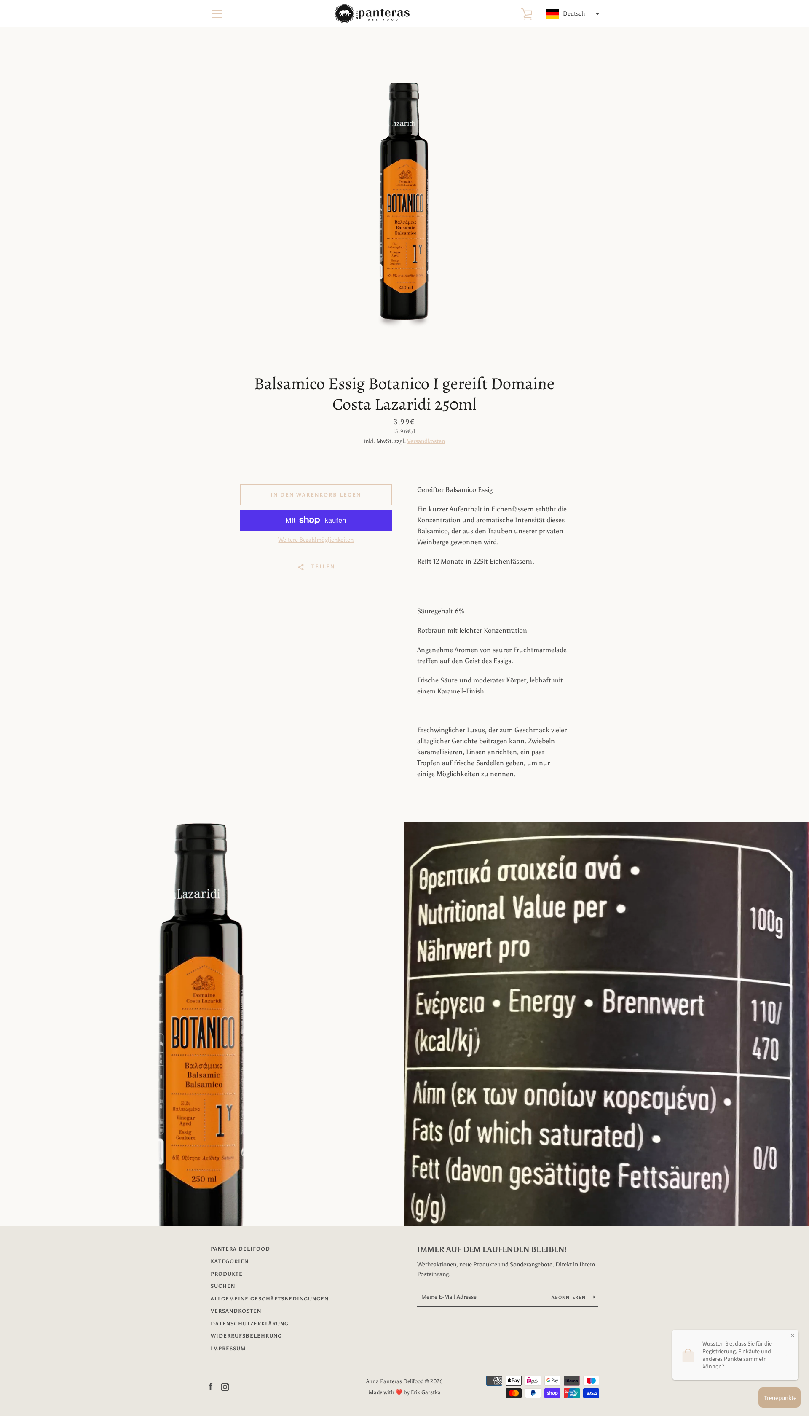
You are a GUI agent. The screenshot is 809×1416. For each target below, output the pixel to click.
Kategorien (230, 1261)
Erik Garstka (426, 1392)
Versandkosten (426, 441)
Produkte (227, 1274)
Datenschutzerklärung (250, 1324)
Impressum (228, 1349)
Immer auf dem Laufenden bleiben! (492, 1249)
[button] (572, 13)
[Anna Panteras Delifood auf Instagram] (225, 1386)
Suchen (223, 1286)
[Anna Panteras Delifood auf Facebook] (210, 1386)
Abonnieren (569, 1297)
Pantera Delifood (240, 1249)
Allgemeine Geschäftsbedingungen (270, 1299)
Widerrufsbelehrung (246, 1336)
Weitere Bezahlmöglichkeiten (316, 539)
